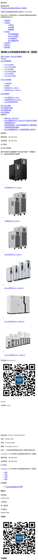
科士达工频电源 (16, 56)
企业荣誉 (7, 43)
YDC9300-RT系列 (10, 71)
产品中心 (7, 32)
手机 (5, 477)
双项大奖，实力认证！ (11, 118)
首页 (2, 56)
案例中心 (7, 45)
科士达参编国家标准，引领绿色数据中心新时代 (19, 129)
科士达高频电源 (6, 61)
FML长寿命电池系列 (11, 102)
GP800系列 (8, 83)
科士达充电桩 (5, 112)
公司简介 (7, 23)
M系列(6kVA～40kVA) (11, 88)
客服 (21, 486)
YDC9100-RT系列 (10, 67)
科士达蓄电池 (5, 94)
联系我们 (7, 47)
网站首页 (7, 20)
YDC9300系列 (9, 69)
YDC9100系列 (9, 65)
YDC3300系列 (9, 74)
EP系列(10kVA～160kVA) (12, 90)
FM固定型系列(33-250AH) (12, 100)
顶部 (5, 479)
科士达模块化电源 (7, 108)
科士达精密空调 (6, 110)
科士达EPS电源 (6, 106)
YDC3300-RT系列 (10, 76)
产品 (5, 475)
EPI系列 (7, 85)
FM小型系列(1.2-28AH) (11, 97)
